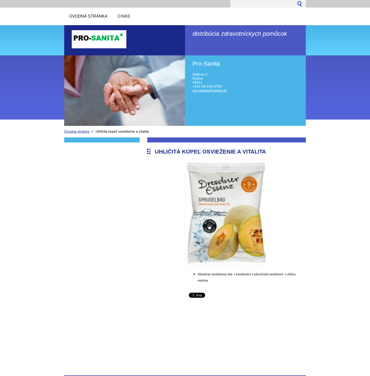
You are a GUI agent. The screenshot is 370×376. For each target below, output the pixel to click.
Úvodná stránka (76, 131)
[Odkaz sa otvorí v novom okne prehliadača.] (226, 264)
